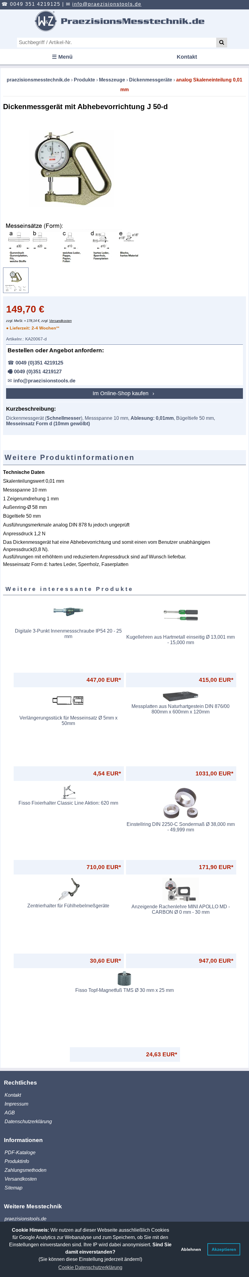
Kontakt (187, 57)
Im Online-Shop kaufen (121, 393)
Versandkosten (60, 321)
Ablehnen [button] (191, 1249)
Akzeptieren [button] (224, 1249)
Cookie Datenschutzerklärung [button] (90, 1267)
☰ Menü (62, 57)
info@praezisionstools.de (107, 4)
